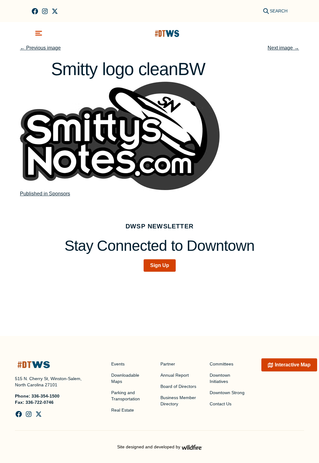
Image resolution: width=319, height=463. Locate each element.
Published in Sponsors (45, 193)
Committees (221, 363)
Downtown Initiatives (220, 378)
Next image (283, 47)
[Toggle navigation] (38, 33)
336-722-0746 (40, 402)
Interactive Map (293, 364)
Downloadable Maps (125, 378)
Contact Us (220, 403)
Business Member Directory (178, 400)
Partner (167, 363)
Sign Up (159, 265)
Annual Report (174, 375)
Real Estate (122, 410)
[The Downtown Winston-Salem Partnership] (167, 33)
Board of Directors (178, 386)
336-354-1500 (45, 396)
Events (118, 363)
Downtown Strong (227, 392)
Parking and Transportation (125, 395)
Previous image (40, 47)
